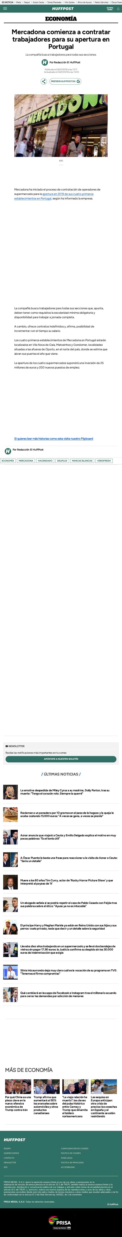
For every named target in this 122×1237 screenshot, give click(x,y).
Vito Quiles (69, 2)
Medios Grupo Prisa (61, 1228)
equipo (7, 1148)
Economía (61, 19)
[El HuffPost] (63, 8)
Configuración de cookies (74, 1148)
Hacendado (45, 460)
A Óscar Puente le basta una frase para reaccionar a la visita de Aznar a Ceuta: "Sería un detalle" (68, 859)
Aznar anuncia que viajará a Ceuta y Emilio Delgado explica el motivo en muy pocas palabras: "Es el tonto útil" (68, 837)
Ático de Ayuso (85, 2)
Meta (18, 2)
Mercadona (26, 460)
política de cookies (71, 1153)
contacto (9, 1158)
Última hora (110, 9)
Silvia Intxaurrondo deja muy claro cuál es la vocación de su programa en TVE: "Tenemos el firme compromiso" (68, 972)
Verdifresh (104, 460)
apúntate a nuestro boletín (61, 759)
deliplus (62, 460)
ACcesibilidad (68, 1167)
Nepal (27, 2)
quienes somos (11, 1153)
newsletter (10, 1162)
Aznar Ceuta (38, 2)
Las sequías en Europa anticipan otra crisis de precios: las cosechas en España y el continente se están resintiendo (104, 1106)
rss (5, 1167)
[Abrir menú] (5, 9)
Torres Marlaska (54, 2)
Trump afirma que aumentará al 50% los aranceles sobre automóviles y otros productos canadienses (46, 1105)
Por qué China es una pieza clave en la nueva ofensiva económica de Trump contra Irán (18, 1103)
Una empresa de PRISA (61, 1220)
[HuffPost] (14, 1139)
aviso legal (67, 1158)
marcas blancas (82, 460)
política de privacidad (72, 1162)
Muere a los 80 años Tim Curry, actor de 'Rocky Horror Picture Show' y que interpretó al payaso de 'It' (66, 882)
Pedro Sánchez (101, 2)
